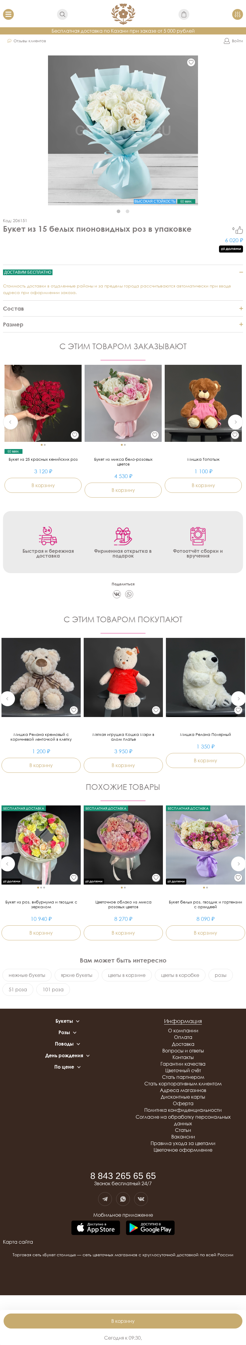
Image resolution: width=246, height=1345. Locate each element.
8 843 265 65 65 (123, 1175)
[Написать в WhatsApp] (123, 1199)
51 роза (18, 989)
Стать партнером (183, 1077)
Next (235, 422)
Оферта (183, 1103)
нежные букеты (27, 975)
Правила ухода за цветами (183, 1143)
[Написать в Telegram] (105, 1199)
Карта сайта (18, 1242)
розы (220, 975)
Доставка (183, 1044)
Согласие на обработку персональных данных (183, 1120)
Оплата (183, 1037)
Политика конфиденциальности (183, 1110)
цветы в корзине (127, 975)
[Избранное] (191, 62)
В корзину (123, 1321)
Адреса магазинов (183, 1090)
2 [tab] (127, 211)
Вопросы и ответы (183, 1051)
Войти (237, 40)
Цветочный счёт (183, 1070)
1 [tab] (118, 211)
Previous (10, 422)
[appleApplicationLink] (95, 1228)
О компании (183, 1031)
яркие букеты (76, 975)
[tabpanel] (123, 130)
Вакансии (183, 1137)
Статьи (183, 1130)
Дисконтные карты (183, 1097)
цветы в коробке (180, 975)
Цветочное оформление (183, 1150)
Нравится (239, 230)
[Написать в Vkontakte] (141, 1199)
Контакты (183, 1057)
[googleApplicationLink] (150, 1228)
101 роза (53, 989)
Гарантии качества (183, 1064)
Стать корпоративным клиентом (183, 1084)
